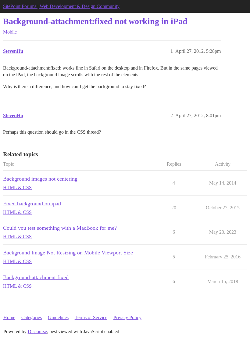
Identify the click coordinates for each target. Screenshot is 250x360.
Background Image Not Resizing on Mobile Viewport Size (68, 253)
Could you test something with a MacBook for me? (60, 228)
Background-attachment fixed (36, 277)
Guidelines (58, 317)
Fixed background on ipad (32, 203)
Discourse (37, 331)
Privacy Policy (127, 317)
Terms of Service (91, 317)
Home (9, 317)
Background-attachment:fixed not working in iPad (95, 21)
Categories (31, 317)
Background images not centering (40, 179)
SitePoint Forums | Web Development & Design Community (61, 6)
